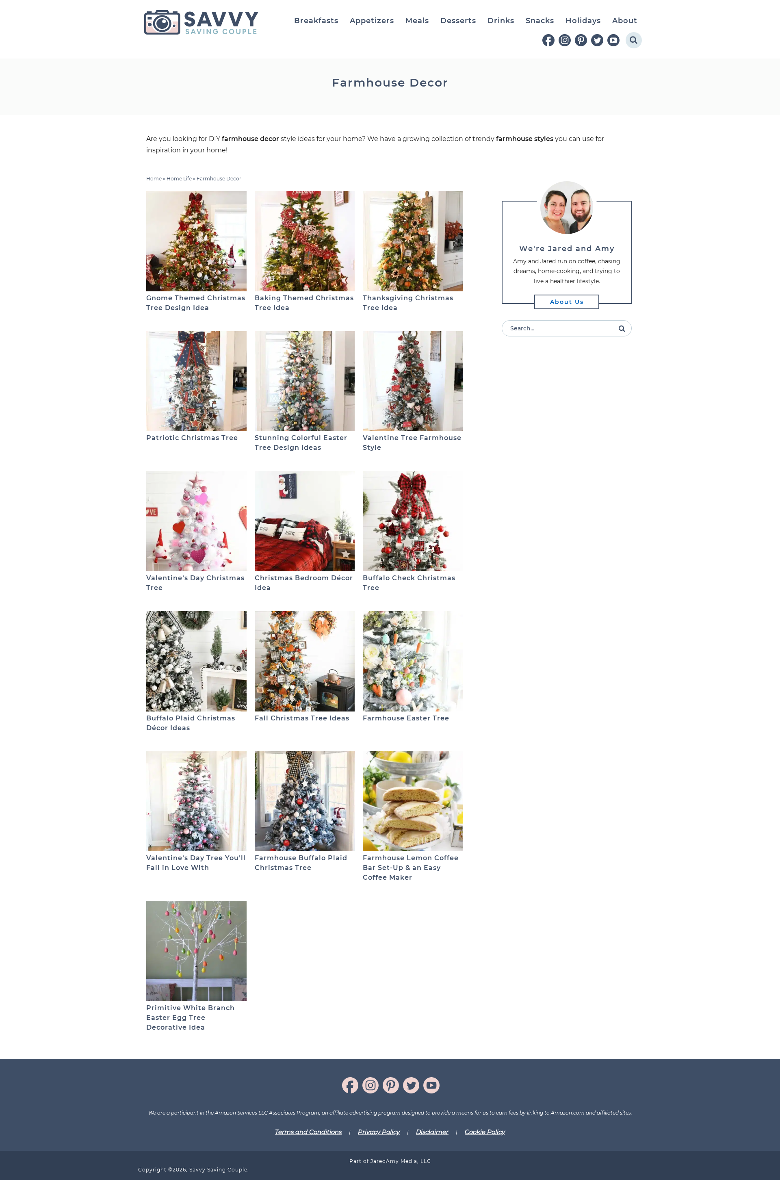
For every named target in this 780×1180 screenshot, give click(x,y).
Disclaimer (432, 1132)
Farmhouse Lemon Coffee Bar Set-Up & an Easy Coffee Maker (411, 867)
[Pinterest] (581, 40)
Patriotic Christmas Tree (192, 438)
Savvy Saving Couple (201, 22)
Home (154, 179)
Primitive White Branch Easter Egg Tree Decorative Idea (190, 1017)
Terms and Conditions (308, 1132)
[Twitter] (597, 40)
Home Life (179, 179)
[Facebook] (548, 40)
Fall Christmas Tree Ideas (302, 718)
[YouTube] (613, 40)
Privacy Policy (379, 1132)
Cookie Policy (485, 1132)
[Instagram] (565, 40)
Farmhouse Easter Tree (406, 718)
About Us (567, 302)
